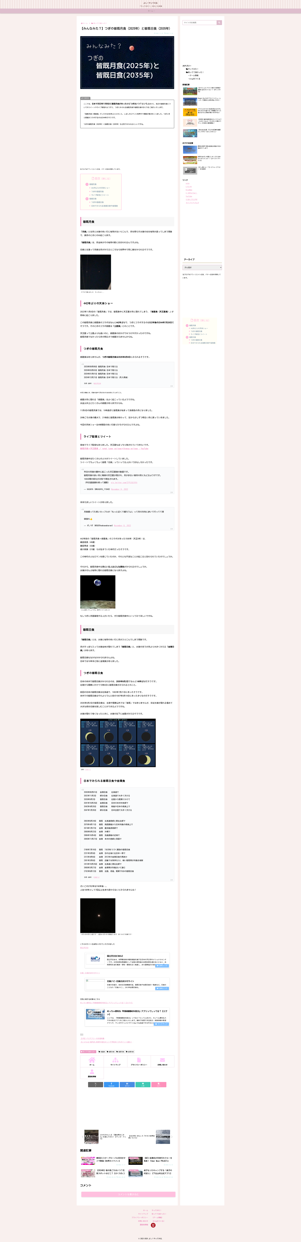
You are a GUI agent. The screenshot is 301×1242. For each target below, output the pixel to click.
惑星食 (103, 1051)
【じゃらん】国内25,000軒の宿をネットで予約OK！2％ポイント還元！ (106, 1042)
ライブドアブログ (192, 203)
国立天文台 (97, 383)
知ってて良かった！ (89, 1051)
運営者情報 (144, 1225)
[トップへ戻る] (297, 1238)
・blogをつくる (194, 79)
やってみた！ (193, 69)
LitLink (189, 186)
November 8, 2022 (122, 525)
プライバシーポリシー (140, 1217)
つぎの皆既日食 (97, 202)
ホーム (145, 1210)
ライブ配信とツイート (100, 195)
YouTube (189, 196)
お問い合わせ (143, 1221)
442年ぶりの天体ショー (100, 188)
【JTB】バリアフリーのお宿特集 (92, 1038)
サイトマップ (143, 1214)
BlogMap (189, 190)
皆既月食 (92, 184)
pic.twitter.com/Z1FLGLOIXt (124, 482)
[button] (158, 1084)
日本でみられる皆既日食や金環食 (104, 206)
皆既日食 (92, 199)
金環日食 (131, 1051)
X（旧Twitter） (191, 193)
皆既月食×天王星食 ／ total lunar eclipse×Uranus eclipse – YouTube (114, 449)
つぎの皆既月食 (97, 191)
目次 (97, 178)
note (187, 183)
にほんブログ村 (191, 199)
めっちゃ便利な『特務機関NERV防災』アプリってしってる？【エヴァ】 (106, 1003)
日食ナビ (88, 769)
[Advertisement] (127, 147)
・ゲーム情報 (193, 75)
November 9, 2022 (119, 489)
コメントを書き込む (128, 1194)
